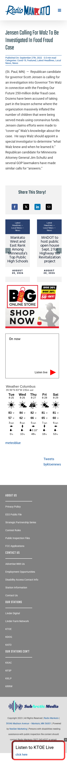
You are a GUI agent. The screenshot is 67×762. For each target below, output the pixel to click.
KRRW (8, 686)
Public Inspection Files (17, 538)
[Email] (49, 207)
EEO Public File (13, 514)
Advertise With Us (15, 563)
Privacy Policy (13, 506)
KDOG (8, 636)
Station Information (16, 587)
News (15, 63)
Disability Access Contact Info (21, 579)
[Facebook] (15, 207)
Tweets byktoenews (52, 461)
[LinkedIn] (37, 207)
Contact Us (11, 595)
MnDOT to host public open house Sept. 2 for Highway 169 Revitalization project (49, 249)
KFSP (8, 670)
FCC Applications (14, 546)
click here (21, 754)
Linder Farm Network (17, 621)
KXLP (8, 678)
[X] (26, 207)
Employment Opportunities (20, 571)
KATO (8, 644)
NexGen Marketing (18, 729)
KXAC (8, 662)
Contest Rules (13, 530)
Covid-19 (21, 60)
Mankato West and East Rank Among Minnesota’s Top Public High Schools (17, 249)
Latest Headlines (45, 60)
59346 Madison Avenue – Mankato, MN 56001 (28, 723)
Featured (31, 60)
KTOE (8, 629)
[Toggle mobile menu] (60, 10)
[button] (8, 250)
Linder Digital (12, 613)
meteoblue (13, 443)
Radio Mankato (51, 718)
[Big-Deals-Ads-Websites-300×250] (32, 285)
